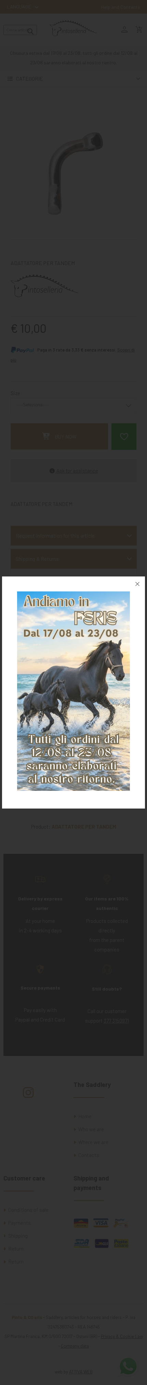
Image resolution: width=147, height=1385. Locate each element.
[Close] (137, 583)
